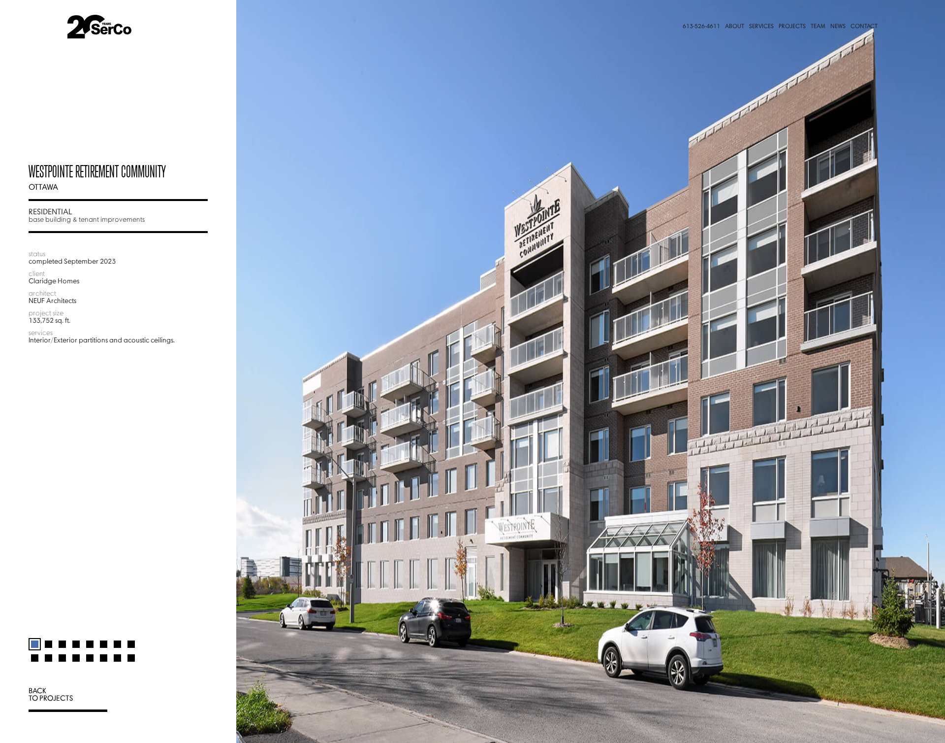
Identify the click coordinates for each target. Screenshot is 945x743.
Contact (864, 27)
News (838, 27)
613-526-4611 (701, 27)
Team (818, 27)
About (734, 27)
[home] (134, 26)
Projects (792, 27)
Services (761, 27)
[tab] (35, 640)
